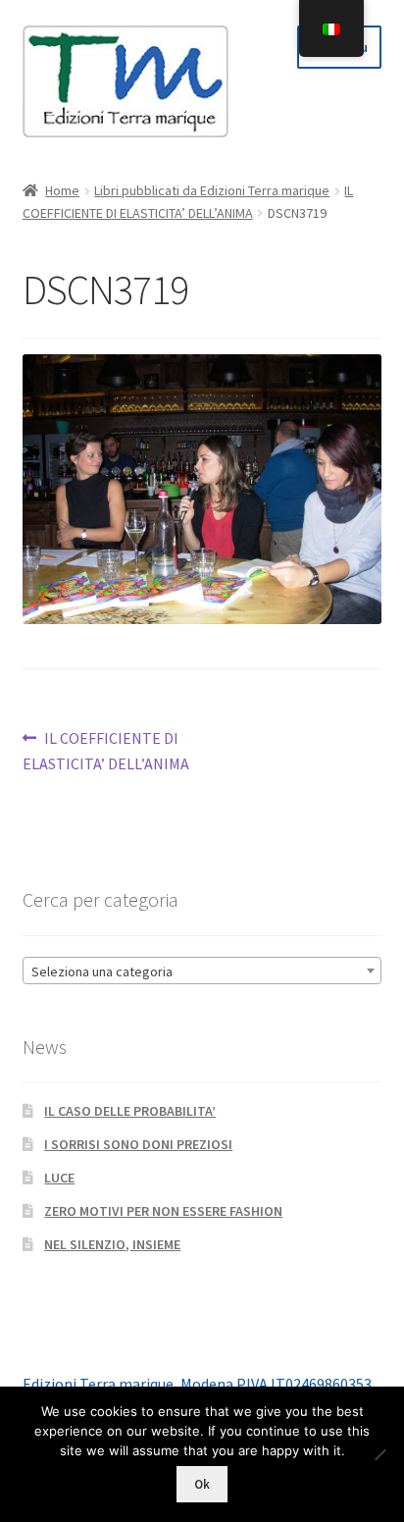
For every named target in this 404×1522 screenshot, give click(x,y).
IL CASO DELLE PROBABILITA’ (130, 1111)
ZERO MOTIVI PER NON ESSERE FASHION (163, 1211)
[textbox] (202, 971)
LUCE (59, 1177)
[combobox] (202, 970)
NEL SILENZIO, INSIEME (112, 1244)
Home (62, 190)
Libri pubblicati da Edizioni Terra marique (211, 190)
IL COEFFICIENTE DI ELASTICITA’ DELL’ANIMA (106, 750)
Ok (202, 1484)
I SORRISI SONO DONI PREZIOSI (138, 1144)
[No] (379, 1454)
